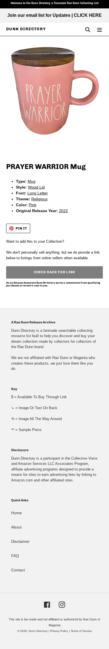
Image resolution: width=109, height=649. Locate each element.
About (16, 527)
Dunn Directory (26, 29)
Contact (18, 570)
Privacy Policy (59, 630)
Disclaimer (20, 541)
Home (16, 513)
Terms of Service (81, 630)
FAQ (15, 555)
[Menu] (99, 29)
